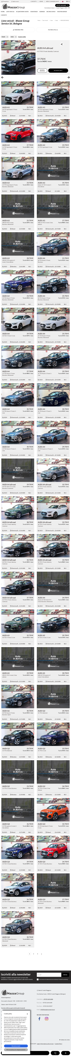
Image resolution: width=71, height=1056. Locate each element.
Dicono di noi (50, 11)
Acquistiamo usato (22, 11)
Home (3, 11)
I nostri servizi (62, 11)
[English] (62, 1)
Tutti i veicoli (45, 20)
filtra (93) (52, 30)
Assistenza (34, 11)
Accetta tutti (16, 1046)
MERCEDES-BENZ (64, 20)
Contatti (34, 1)
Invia (65, 975)
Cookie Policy (58, 1043)
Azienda (42, 11)
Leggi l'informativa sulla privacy (45, 1043)
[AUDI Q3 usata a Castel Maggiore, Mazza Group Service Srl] (18, 57)
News (41, 1)
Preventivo (6, 1)
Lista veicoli (10, 11)
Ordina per (19, 30)
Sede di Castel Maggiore (44, 990)
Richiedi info (58, 70)
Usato (56, 20)
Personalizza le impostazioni (15, 1049)
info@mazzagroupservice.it (47, 1009)
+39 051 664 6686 (48, 999)
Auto (51, 20)
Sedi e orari (16, 1)
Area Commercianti (52, 1)
